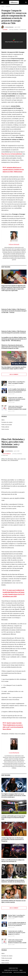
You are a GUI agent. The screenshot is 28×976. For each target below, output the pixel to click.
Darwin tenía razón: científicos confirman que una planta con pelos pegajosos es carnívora (16, 399)
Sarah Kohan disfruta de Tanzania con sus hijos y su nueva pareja (13, 901)
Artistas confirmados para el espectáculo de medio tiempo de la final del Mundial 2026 (13, 817)
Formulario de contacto (7, 422)
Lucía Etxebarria (9, 451)
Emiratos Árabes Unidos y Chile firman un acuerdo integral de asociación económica (13, 332)
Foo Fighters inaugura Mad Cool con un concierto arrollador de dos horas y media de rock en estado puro (13, 795)
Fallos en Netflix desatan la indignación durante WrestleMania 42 (12, 860)
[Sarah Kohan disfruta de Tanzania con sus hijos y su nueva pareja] (14, 892)
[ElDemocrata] (14, 2)
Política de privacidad (7, 424)
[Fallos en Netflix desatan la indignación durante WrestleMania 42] (14, 851)
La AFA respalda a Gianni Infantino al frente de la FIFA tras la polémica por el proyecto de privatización (17, 390)
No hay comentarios (14, 29)
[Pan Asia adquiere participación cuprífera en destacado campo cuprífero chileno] (14, 358)
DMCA (3, 420)
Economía (5, 29)
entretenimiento (7, 453)
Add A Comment (14, 374)
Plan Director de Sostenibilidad (11, 154)
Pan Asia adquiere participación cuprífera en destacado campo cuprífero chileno (13, 367)
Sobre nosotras (5, 429)
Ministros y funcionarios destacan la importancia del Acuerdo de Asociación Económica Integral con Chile (12, 346)
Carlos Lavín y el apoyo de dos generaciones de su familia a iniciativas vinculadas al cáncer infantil (17, 408)
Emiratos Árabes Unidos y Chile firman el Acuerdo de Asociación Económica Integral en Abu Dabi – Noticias (13, 311)
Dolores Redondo (9, 27)
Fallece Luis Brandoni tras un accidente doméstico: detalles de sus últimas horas (13, 881)
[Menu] (2, 2)
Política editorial (5, 427)
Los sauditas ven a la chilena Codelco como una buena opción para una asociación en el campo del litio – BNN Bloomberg (13, 339)
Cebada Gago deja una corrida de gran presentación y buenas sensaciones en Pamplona (12, 839)
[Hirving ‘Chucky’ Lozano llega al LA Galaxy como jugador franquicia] (4, 383)
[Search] (26, 2)
